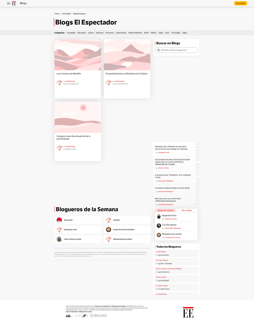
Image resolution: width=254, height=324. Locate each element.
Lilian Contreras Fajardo (72, 239)
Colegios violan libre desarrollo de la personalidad (73, 137)
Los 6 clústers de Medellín (69, 73)
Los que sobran (162, 260)
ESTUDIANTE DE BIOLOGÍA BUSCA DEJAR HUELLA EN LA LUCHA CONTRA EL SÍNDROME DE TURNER (172, 162)
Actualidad (66, 14)
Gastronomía (121, 33)
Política (153, 33)
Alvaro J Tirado (164, 168)
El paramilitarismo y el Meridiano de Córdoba (126, 73)
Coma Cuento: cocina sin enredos (169, 269)
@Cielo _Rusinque (165, 263)
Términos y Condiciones (102, 306)
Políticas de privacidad (118, 306)
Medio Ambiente (135, 33)
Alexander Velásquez (166, 181)
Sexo (167, 33)
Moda (146, 33)
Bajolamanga (70, 81)
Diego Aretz (68, 220)
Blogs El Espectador (86, 22)
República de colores (172, 234)
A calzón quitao (162, 286)
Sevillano (116, 220)
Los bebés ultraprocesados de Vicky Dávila (172, 188)
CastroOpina (161, 252)
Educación (81, 33)
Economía (110, 33)
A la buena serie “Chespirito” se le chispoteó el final (173, 176)
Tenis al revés (161, 277)
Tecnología (175, 33)
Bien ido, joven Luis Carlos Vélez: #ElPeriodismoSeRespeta (168, 200)
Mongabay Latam (70, 230)
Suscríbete (240, 3)
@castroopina (164, 255)
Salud (160, 33)
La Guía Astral (161, 294)
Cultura (91, 33)
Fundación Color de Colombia (172, 238)
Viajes (184, 33)
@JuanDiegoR (164, 280)
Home (57, 14)
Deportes (100, 33)
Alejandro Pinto (164, 153)
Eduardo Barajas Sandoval (122, 239)
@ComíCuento (164, 272)
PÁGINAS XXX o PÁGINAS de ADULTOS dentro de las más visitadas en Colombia (171, 148)
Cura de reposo (169, 225)
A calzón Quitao (164, 289)
